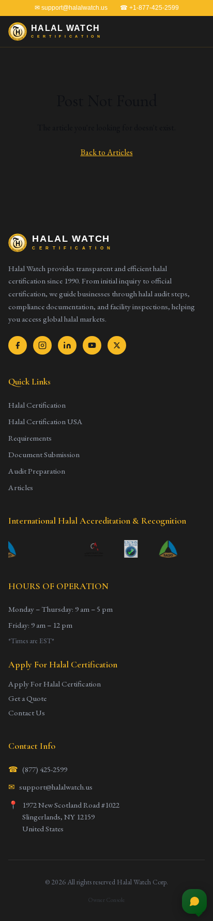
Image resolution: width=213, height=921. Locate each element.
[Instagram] (42, 345)
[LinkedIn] (67, 345)
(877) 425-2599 (44, 769)
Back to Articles (107, 152)
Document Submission (44, 454)
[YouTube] (92, 345)
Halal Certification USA (45, 421)
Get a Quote (27, 698)
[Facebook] (17, 345)
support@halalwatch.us (56, 787)
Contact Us (26, 713)
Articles (20, 487)
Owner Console (106, 900)
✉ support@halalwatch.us (71, 8)
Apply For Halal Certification (54, 684)
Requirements (30, 438)
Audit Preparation (36, 471)
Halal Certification (37, 405)
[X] (117, 345)
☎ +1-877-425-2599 (149, 8)
